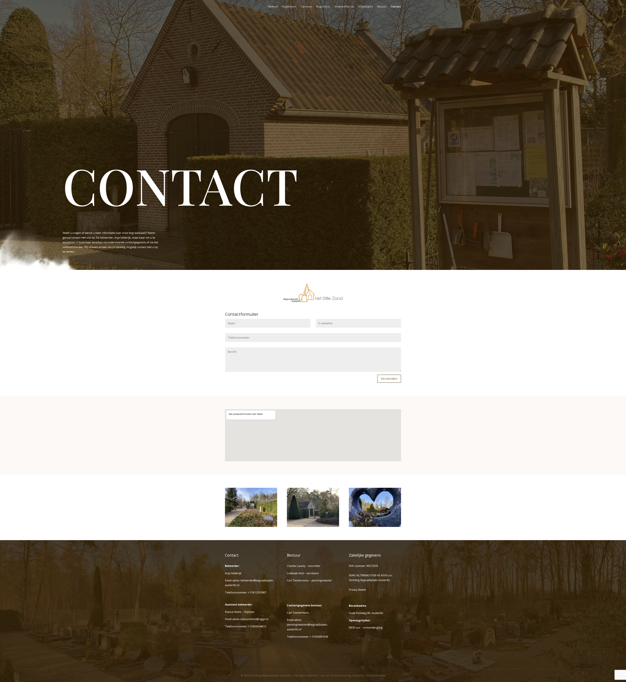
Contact (396, 6)
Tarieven (306, 6)
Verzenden (389, 378)
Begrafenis (323, 6)
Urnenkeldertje (344, 6)
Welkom (273, 6)
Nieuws (382, 6)
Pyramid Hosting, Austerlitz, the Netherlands (358, 675)
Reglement (289, 6)
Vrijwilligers (365, 6)
